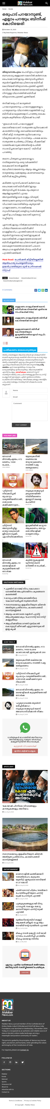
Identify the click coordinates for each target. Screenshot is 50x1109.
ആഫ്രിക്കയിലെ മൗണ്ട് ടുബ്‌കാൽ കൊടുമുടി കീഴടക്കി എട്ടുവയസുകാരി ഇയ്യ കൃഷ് (25, 626)
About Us (5, 1087)
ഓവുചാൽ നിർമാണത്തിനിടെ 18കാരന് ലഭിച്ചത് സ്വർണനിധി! (21, 600)
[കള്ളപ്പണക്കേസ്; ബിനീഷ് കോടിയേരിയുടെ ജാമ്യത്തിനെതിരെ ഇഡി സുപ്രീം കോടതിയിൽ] (8, 332)
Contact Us (24, 1049)
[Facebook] (4, 1062)
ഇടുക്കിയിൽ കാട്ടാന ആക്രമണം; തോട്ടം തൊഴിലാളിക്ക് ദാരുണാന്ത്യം (36, 529)
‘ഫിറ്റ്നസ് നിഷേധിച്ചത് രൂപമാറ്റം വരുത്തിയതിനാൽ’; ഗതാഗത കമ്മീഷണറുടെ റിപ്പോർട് (31, 677)
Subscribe (25, 972)
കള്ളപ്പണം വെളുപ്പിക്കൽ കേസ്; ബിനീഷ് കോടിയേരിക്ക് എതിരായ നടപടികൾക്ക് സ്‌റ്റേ (31, 309)
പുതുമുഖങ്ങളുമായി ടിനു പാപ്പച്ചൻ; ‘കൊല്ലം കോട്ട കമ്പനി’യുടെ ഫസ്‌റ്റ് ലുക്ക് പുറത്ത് (29, 908)
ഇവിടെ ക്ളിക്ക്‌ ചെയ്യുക (25, 751)
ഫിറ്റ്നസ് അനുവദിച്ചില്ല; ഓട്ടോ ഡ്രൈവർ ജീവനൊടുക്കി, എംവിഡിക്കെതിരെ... (12, 532)
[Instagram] (10, 1062)
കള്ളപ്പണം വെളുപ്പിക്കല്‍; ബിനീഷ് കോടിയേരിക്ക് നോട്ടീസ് (31, 319)
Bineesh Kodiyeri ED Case (29, 278)
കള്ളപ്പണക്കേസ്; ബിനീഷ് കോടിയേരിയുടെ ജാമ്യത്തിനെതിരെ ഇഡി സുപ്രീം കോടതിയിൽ (30, 333)
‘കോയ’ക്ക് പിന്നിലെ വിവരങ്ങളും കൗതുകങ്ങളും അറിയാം (19, 807)
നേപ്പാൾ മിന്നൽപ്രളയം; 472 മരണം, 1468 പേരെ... (12, 460)
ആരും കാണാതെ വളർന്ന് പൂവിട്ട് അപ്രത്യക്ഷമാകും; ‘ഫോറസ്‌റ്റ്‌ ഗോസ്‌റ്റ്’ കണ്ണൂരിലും (25, 617)
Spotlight (6, 802)
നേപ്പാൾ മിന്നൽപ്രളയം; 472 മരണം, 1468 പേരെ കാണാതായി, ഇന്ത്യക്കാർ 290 (30, 649)
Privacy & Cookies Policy (32, 1100)
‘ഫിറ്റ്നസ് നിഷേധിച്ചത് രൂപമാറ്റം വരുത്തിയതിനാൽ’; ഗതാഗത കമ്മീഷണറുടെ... (12, 497)
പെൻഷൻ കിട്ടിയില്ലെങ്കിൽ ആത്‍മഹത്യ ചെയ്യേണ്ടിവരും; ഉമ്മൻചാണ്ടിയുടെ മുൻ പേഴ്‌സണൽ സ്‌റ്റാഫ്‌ (22, 265)
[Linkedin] (16, 1062)
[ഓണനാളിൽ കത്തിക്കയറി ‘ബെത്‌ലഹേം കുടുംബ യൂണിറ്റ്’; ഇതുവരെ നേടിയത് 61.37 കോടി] (8, 877)
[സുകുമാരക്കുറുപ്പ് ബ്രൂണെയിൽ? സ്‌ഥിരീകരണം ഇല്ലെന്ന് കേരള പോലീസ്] (37, 481)
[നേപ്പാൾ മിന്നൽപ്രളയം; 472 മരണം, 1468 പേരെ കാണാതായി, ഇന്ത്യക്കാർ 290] (13, 446)
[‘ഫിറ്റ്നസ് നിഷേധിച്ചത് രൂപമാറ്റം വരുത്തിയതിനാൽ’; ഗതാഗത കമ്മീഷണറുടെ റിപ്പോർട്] (13, 481)
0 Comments (7, 289)
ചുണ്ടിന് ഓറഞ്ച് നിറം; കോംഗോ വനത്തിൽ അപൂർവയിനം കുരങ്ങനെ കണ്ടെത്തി (25, 591)
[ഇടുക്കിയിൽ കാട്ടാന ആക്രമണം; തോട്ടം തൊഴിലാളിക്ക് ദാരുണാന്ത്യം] (37, 515)
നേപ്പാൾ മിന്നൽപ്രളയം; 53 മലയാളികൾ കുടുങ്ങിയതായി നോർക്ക (11, 565)
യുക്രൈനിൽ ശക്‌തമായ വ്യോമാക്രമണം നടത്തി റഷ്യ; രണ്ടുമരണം (34, 462)
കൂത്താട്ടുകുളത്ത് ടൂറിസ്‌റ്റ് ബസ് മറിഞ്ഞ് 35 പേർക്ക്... (36, 562)
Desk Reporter (11, 32)
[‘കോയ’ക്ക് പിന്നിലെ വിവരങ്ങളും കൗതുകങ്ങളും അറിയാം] (25, 786)
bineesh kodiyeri (14, 278)
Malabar (4, 1074)
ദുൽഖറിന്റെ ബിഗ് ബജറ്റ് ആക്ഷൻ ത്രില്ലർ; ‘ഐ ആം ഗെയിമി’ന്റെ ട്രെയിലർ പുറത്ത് (32, 922)
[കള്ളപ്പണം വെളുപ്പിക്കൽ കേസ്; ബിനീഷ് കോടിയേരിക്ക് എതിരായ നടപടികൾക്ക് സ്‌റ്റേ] (8, 309)
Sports (4, 1081)
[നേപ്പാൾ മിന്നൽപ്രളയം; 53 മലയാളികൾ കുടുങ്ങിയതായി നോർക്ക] (13, 550)
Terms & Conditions (15, 1100)
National (4, 1079)
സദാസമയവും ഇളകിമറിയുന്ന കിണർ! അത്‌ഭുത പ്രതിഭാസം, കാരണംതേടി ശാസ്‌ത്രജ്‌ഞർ (25, 607)
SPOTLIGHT (9, 766)
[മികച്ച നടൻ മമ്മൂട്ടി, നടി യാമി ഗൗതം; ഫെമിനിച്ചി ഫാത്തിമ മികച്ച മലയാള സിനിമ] (8, 936)
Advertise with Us (8, 1089)
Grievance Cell (6, 1084)
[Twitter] (22, 1062)
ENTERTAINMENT (11, 869)
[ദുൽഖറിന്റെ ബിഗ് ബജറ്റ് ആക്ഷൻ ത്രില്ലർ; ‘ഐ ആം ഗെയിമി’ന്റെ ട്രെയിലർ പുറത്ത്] (8, 922)
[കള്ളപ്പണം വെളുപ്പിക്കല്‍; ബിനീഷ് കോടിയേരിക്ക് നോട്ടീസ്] (8, 321)
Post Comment (21, 425)
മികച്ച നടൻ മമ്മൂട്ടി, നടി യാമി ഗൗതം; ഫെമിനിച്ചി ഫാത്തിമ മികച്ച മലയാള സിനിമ (31, 936)
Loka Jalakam (6, 467)
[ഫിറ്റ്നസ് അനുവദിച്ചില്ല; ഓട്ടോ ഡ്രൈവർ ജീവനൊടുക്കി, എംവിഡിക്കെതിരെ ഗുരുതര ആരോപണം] (13, 515)
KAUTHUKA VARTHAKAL (14, 582)
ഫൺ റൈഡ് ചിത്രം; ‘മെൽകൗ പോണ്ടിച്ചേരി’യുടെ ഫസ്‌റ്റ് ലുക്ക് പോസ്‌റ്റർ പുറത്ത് (31, 893)
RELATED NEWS (9, 300)
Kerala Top (5, 507)
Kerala (11, 9)
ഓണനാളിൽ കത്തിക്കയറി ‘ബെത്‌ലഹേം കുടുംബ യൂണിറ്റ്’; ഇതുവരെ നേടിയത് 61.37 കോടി (31, 878)
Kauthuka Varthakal (9, 850)
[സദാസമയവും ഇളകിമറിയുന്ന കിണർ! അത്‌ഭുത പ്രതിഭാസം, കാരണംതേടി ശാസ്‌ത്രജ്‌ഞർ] (25, 834)
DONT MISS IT (9, 641)
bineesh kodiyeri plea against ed (12, 281)
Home (4, 9)
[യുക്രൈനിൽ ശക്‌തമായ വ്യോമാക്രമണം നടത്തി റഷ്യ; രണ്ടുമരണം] (37, 446)
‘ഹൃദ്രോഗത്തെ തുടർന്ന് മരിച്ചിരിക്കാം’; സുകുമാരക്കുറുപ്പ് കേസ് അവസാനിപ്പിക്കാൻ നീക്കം (29, 707)
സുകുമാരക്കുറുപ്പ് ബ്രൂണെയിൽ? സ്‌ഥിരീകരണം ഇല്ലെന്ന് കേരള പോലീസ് (35, 496)
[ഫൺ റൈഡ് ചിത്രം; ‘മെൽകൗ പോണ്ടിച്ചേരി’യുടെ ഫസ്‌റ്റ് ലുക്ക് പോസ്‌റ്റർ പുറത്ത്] (8, 893)
